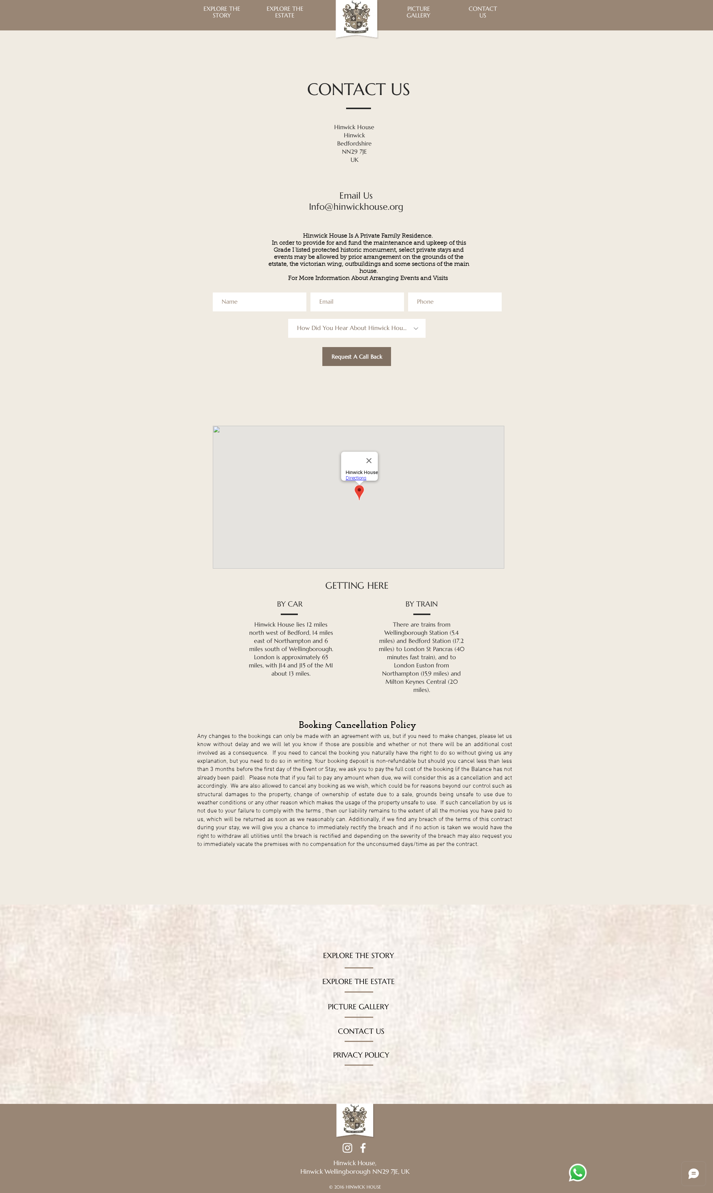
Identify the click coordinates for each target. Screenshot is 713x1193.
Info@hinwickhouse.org (356, 206)
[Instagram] (347, 1147)
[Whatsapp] (578, 1172)
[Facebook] (362, 1147)
